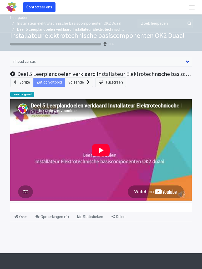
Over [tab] (22, 216)
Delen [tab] (120, 216)
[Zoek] (188, 23)
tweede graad (22, 94)
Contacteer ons (39, 6)
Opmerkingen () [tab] (54, 216)
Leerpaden (19, 17)
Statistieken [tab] (92, 216)
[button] (21, 82)
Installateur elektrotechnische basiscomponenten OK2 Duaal (97, 35)
